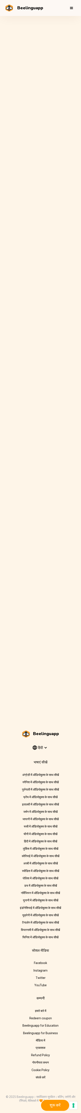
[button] (71, 8)
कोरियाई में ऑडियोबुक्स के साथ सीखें (40, 856)
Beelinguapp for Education (40, 1025)
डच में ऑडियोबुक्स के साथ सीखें (40, 885)
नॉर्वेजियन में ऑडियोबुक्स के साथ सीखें (40, 893)
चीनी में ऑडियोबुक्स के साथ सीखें (40, 834)
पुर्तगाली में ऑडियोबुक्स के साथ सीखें (40, 789)
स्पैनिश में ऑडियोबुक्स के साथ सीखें (40, 782)
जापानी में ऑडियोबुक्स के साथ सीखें (40, 819)
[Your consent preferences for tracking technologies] (73, 1105)
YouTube (40, 985)
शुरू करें (55, 1105)
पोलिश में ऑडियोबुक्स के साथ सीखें (40, 878)
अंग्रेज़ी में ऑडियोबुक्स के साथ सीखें (40, 775)
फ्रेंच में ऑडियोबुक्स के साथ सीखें (40, 797)
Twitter (41, 978)
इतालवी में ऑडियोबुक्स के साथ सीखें (40, 804)
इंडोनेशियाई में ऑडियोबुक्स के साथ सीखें (40, 908)
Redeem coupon (40, 1018)
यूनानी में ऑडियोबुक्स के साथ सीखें (40, 900)
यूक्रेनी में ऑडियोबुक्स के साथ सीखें (40, 915)
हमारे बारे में (40, 1011)
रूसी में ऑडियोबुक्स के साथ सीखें (40, 826)
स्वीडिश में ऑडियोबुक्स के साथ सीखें (40, 871)
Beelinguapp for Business (40, 1033)
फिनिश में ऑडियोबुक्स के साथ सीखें (40, 937)
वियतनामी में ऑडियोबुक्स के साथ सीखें (40, 930)
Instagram (40, 970)
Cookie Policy (40, 1070)
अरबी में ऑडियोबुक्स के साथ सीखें (40, 863)
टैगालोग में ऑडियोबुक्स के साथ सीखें (40, 922)
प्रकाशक (40, 1048)
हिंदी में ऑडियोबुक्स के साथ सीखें (40, 841)
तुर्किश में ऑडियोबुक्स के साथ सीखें (40, 848)
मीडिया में (40, 1040)
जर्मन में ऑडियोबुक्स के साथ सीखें (40, 811)
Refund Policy (40, 1055)
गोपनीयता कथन (40, 1062)
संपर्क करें (40, 1077)
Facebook (40, 963)
